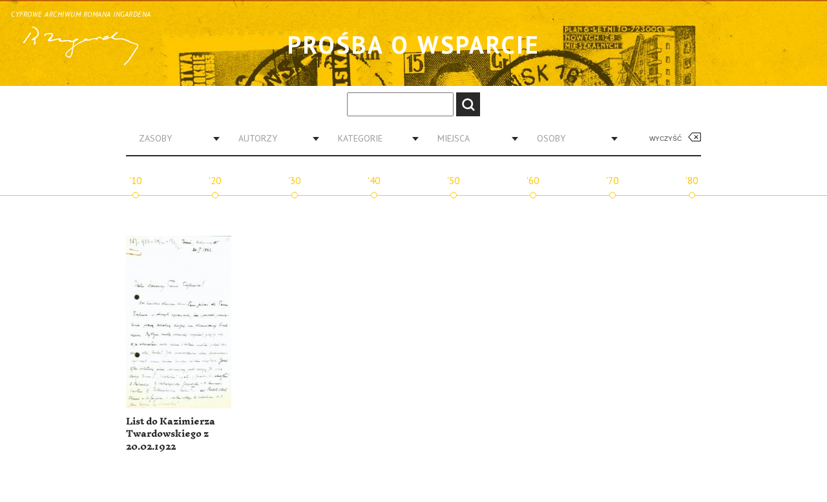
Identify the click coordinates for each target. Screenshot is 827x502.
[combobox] (174, 138)
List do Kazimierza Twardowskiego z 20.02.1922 (170, 434)
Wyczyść (665, 138)
